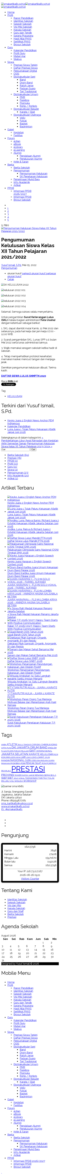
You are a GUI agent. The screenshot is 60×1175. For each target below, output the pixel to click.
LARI (23, 757)
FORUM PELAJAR (21, 751)
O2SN (28, 760)
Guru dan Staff (15, 911)
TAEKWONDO (31, 778)
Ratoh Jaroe (26, 85)
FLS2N (4, 751)
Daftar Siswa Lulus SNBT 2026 (24, 661)
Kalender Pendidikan (25, 50)
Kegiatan (19, 132)
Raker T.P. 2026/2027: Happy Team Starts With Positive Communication (31, 627)
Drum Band (26, 82)
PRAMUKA (6, 771)
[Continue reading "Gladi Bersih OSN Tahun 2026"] (25, 631)
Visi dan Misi (14, 905)
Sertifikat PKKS (22, 41)
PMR (22, 97)
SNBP (4, 778)
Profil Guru (19, 53)
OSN (38, 760)
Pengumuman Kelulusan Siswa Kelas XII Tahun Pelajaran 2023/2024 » (28, 445)
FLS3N (10, 751)
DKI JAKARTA (21, 747)
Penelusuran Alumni (31, 158)
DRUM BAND (39, 747)
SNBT (10, 778)
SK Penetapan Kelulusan (34, 176)
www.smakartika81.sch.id (15, 806)
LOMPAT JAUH (43, 757)
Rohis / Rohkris (28, 106)
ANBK (4, 744)
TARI (40, 778)
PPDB (10, 188)
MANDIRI (5, 760)
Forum (11, 138)
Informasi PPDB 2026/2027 (22, 192)
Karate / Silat (27, 111)
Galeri (10, 129)
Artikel (17, 185)
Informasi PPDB (22, 196)
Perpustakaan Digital (25, 70)
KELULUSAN (14, 396)
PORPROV (51, 763)
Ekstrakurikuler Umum (26, 94)
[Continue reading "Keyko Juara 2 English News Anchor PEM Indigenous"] (33, 499)
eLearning (19, 150)
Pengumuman (22, 170)
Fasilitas (18, 135)
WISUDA (19, 781)
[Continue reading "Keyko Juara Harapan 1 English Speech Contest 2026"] (33, 558)
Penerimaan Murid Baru (27, 179)
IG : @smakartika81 (11, 809)
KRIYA (18, 757)
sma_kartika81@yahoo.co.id (17, 803)
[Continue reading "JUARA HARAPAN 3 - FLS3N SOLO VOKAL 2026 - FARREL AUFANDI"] (33, 582)
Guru (10, 47)
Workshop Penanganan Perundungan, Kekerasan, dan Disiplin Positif (28, 671)
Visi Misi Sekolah (23, 26)
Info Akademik (22, 182)
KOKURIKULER (8, 757)
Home (10, 12)
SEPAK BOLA (50, 775)
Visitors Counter (30, 878)
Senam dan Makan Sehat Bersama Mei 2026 (32, 655)
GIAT (32, 750)
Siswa (10, 62)
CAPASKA (36, 744)
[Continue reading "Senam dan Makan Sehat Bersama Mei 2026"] (33, 652)
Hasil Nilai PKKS (23, 38)
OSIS (16, 73)
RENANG (39, 775)
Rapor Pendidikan (23, 18)
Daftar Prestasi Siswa (26, 67)
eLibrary (18, 147)
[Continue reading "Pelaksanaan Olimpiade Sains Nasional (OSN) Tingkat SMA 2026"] (33, 546)
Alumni (17, 153)
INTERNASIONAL (44, 751)
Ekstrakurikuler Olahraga (27, 114)
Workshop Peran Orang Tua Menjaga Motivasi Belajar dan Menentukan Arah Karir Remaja (31, 711)
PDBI (23, 763)
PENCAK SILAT (34, 763)
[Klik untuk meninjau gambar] (30, 231)
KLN (56, 754)
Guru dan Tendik (23, 32)
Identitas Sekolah (23, 21)
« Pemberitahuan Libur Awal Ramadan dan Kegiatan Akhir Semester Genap (29, 440)
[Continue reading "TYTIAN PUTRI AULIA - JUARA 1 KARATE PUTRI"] (33, 690)
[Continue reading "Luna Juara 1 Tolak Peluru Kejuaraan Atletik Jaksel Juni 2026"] (33, 511)
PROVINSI (8, 774)
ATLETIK (12, 744)
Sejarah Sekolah (23, 24)
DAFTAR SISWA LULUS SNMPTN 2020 (23, 375)
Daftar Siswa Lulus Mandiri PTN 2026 (28, 541)
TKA (45, 778)
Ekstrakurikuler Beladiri (26, 109)
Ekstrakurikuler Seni (24, 76)
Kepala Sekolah (22, 29)
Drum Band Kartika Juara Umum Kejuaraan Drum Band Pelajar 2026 (31, 575)
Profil (10, 15)
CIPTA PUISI (6, 748)
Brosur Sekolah (22, 44)
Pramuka (25, 103)
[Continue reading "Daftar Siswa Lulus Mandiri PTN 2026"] (29, 538)
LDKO (28, 757)
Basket (24, 123)
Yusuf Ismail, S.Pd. (11, 265)
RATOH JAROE (28, 775)
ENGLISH (52, 748)
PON (44, 763)
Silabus (18, 59)
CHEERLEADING (49, 744)
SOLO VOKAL (19, 778)
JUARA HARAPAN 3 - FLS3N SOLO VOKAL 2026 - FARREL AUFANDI (32, 586)
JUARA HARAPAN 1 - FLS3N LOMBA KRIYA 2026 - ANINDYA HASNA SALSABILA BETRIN (32, 602)
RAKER (18, 775)
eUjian (17, 141)
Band (23, 79)
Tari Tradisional (28, 91)
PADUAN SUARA (47, 760)
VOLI (12, 781)
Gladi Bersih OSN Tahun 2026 (24, 634)
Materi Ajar (20, 56)
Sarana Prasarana (23, 35)
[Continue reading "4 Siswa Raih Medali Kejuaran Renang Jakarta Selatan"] (33, 611)
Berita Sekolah (22, 167)
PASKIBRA (15, 763)
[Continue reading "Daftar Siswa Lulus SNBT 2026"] (26, 658)
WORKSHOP (29, 781)
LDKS (34, 757)
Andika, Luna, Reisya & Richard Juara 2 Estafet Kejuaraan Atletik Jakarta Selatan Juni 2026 (32, 532)
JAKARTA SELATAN (15, 754)
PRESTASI (28, 769)
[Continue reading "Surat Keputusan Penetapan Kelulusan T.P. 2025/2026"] (33, 719)
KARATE (34, 754)
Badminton (26, 126)
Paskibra (24, 100)
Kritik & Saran (21, 161)
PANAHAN (5, 763)
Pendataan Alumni (30, 155)
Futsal (23, 120)
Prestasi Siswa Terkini (25, 65)
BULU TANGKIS (25, 744)
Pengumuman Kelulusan (33, 173)
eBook (17, 144)
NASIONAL (17, 760)
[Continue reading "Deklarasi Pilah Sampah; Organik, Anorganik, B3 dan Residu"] (33, 640)
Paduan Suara (27, 88)
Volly (22, 117)
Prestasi (11, 917)
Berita (10, 164)
